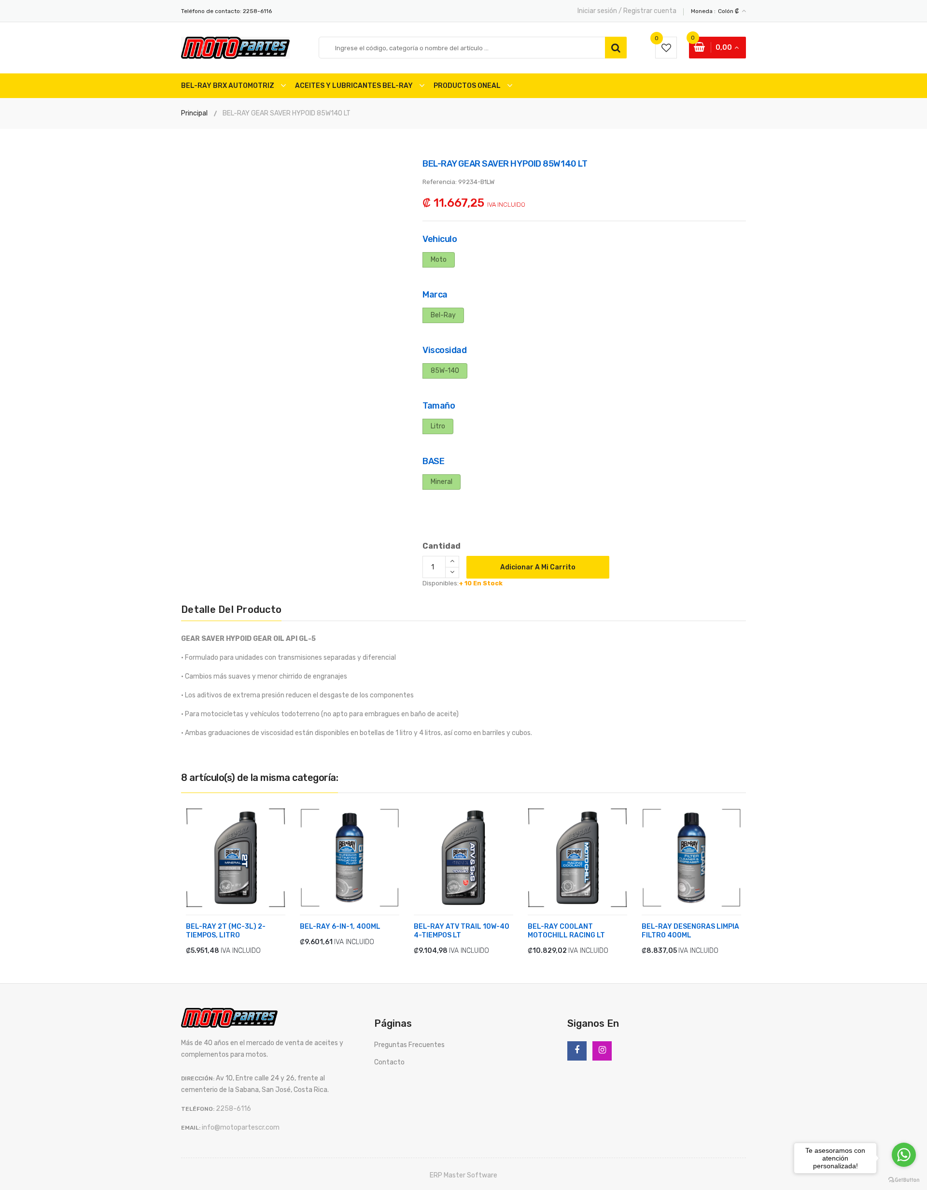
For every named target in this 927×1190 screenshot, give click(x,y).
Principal (194, 113)
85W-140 (445, 371)
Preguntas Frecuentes (409, 1045)
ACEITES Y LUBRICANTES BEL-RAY (354, 86)
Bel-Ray (443, 315)
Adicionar (215, 950)
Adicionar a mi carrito (538, 567)
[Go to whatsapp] (904, 1155)
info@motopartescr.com (241, 1127)
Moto (439, 259)
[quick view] (253, 950)
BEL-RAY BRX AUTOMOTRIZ (227, 86)
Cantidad (441, 546)
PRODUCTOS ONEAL (467, 86)
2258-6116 (257, 11)
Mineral (441, 482)
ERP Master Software (463, 1175)
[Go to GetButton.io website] (903, 1180)
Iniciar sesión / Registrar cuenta (626, 11)
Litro (438, 426)
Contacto (389, 1062)
